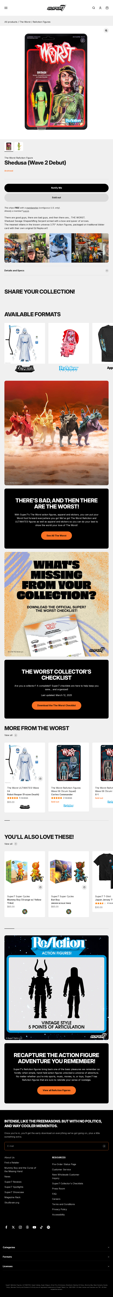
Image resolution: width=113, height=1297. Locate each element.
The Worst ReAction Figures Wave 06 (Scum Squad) (66, 791)
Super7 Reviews (12, 1181)
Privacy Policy (59, 1209)
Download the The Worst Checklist (56, 705)
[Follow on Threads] (27, 1227)
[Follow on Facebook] (6, 1227)
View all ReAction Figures (56, 1090)
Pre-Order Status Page (64, 1164)
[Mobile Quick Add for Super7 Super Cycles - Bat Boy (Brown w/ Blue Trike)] (84, 887)
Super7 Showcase (14, 1192)
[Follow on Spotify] (48, 1227)
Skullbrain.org (11, 1202)
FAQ (54, 1193)
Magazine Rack (12, 1197)
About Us (9, 1157)
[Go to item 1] (8, 147)
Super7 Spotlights (13, 1187)
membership (32, 208)
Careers (56, 1199)
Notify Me (56, 187)
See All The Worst (56, 535)
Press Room (58, 1188)
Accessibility (58, 1214)
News (7, 1176)
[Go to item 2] (18, 147)
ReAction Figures (41, 21)
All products (11, 21)
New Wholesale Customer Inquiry (65, 1176)
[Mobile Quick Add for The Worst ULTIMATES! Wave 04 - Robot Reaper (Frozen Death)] (40, 778)
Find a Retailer (11, 1162)
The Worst (25, 21)
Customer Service (61, 1169)
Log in (26, 211)
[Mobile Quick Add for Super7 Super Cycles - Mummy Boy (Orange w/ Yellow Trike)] (40, 887)
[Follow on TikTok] (41, 1227)
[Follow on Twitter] (13, 1227)
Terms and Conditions (63, 1204)
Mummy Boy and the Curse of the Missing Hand (20, 1169)
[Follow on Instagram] (20, 1227)
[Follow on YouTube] (34, 1227)
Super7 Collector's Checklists (67, 1183)
